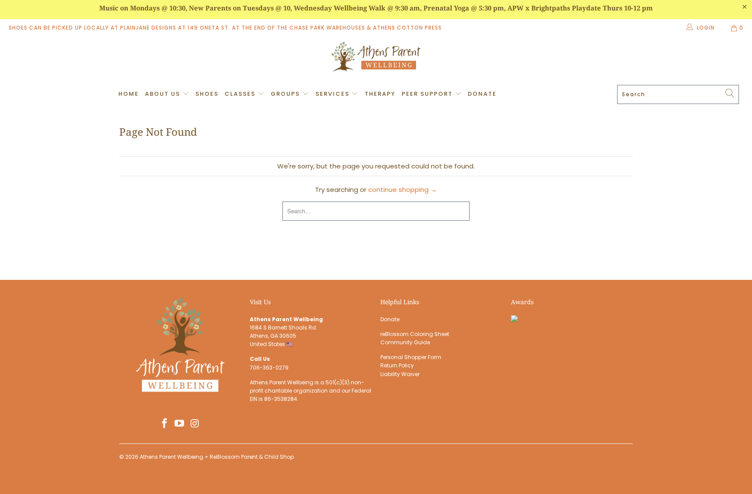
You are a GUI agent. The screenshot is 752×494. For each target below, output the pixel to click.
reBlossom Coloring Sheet (414, 334)
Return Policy (397, 365)
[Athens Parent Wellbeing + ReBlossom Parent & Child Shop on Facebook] (164, 424)
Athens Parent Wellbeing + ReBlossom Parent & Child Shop (217, 456)
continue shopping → (402, 189)
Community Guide (405, 342)
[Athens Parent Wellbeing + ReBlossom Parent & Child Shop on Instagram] (194, 424)
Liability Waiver (400, 374)
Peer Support (428, 94)
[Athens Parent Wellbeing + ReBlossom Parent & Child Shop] (376, 58)
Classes (241, 94)
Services (334, 94)
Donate (482, 94)
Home (128, 94)
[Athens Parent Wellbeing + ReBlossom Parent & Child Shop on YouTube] (179, 424)
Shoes (206, 94)
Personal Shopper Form (410, 357)
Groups (286, 94)
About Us (163, 94)
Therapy (380, 94)
